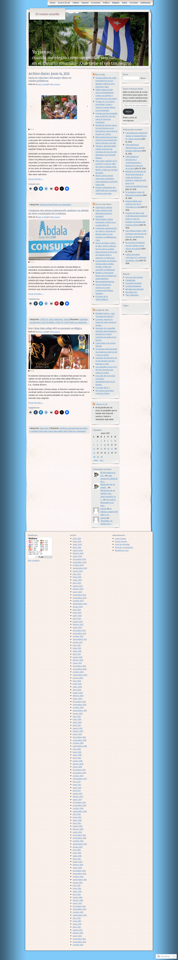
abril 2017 (77, 790)
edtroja (103, 508)
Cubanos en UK (101, 404)
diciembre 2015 (79, 835)
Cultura (75, 2)
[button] (87, 106)
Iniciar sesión (121, 541)
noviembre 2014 (79, 873)
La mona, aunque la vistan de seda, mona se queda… (106, 322)
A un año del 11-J (103, 387)
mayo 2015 (77, 856)
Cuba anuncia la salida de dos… (109, 478)
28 (94, 456)
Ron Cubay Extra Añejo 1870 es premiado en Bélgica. (55, 328)
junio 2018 (77, 752)
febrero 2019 (78, 731)
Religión (115, 2)
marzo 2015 (77, 861)
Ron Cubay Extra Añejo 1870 (55, 431)
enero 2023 (77, 592)
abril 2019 (77, 725)
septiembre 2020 (80, 675)
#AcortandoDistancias (105, 281)
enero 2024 (77, 556)
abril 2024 (77, 547)
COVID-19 (44, 319)
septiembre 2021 (80, 639)
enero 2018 (77, 766)
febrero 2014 (78, 900)
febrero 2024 (78, 553)
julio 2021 (77, 645)
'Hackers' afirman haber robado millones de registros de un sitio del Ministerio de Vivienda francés (106, 152)
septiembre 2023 (80, 568)
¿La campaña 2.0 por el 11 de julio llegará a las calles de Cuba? (106, 370)
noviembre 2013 (79, 909)
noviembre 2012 (79, 942)
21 (94, 452)
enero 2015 (77, 867)
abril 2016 (77, 823)
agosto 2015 (78, 847)
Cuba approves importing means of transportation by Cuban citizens (136, 136)
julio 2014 (77, 885)
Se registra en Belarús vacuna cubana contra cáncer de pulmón (135, 245)
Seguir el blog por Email (133, 88)
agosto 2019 (78, 713)
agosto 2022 (78, 606)
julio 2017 (77, 781)
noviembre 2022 (80, 598)
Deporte (85, 2)
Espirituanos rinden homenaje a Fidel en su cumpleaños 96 (106, 222)
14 (94, 448)
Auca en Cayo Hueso (134, 277)
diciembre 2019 (79, 701)
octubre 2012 (78, 944)
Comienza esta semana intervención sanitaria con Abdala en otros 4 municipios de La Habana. (58, 212)
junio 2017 (77, 784)
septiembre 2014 (80, 879)
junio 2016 (77, 817)
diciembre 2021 (79, 630)
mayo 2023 (77, 580)
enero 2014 (77, 903)
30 (102, 456)
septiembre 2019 (80, 710)
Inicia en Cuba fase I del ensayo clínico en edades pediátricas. (49, 79)
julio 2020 (77, 681)
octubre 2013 (78, 912)
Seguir (128, 111)
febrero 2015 (78, 864)
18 (108, 448)
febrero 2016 (78, 829)
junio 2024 (77, 541)
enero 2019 (77, 734)
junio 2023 (77, 577)
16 (101, 448)
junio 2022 (77, 612)
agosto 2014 (77, 882)
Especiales (44, 428)
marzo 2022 (78, 621)
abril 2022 (77, 618)
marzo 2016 (77, 826)
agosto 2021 (77, 642)
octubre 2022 (78, 600)
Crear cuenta (120, 538)
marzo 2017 (77, 793)
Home (52, 2)
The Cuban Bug (132, 295)
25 (108, 452)
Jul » (102, 460)
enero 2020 (77, 698)
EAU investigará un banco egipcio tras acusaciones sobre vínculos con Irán (107, 140)
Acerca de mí (64, 2)
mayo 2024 (77, 544)
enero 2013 (77, 936)
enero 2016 (77, 832)
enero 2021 (77, 663)
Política (106, 2)
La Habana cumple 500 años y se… (109, 511)
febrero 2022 (78, 624)
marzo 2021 (77, 657)
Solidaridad (145, 2)
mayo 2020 (77, 686)
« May (95, 460)
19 (112, 448)
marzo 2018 (77, 761)
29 (98, 456)
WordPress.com (122, 550)
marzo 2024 (78, 550)
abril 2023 (77, 583)
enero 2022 (77, 627)
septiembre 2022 (80, 603)
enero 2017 (77, 799)
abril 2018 (77, 758)
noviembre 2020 (80, 669)
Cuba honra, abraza (104, 207)
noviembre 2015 (79, 838)
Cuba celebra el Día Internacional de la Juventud (104, 213)
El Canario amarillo (47, 14)
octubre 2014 (78, 876)
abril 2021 (77, 654)
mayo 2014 (77, 891)
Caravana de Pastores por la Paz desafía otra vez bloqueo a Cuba (106, 361)
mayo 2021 (77, 651)
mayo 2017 (77, 787)
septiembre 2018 (80, 746)
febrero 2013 (78, 933)
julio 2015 (77, 850)
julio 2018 (77, 749)
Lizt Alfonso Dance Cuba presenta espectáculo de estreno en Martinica (135, 233)
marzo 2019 (77, 728)
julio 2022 (77, 609)
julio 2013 (77, 918)
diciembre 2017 (79, 769)
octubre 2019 (78, 707)
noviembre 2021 (79, 633)
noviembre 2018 (79, 740)
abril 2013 (77, 927)
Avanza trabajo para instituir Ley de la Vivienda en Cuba (133, 204)
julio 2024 (77, 538)
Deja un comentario (62, 204)
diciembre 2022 (79, 595)
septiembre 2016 (80, 811)
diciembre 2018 (79, 737)
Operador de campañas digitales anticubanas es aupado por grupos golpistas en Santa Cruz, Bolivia (106, 334)
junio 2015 (77, 853)
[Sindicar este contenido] (94, 74)
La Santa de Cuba (102, 310)
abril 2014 (77, 894)
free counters (34, 560)
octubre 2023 (78, 565)
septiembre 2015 (80, 844)
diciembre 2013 (79, 906)
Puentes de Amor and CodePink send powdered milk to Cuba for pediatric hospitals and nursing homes (136, 219)
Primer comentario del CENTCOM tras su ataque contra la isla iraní (106, 190)
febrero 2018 (78, 764)
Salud (124, 2)
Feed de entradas (122, 544)
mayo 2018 (77, 755)
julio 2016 (77, 814)
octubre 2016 (78, 808)
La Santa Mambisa (133, 286)
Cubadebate (130, 280)
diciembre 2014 (79, 870)
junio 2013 (77, 921)
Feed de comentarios (124, 547)
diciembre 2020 (79, 666)
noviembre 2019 (79, 704)
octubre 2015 (78, 841)
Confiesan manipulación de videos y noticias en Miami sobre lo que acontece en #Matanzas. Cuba (106, 234)
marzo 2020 (78, 692)
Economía (95, 2)
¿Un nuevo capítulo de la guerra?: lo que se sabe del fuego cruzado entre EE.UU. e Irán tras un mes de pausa (107, 167)
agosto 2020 (78, 678)
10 (105, 444)
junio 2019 (77, 719)
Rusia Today (100, 74)
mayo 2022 (77, 615)
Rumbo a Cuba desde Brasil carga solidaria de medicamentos (106, 275)
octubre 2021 (78, 636)
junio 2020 (77, 683)
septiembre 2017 (80, 778)
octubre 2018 (78, 743)
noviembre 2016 (79, 805)
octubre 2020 (78, 672)
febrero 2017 (78, 796)
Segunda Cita (131, 292)
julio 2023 (77, 574)
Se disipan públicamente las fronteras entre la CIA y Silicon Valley (106, 352)
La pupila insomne (133, 283)
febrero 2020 (78, 695)
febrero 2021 (78, 660)
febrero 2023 (78, 589)
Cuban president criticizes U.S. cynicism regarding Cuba (135, 257)
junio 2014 (77, 888)
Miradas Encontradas (134, 289)
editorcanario (55, 84)
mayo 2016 (77, 820)
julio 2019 (77, 716)
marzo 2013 (77, 930)
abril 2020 (77, 689)
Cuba (51, 319)
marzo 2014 (77, 897)
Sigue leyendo (35, 179)
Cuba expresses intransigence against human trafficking (135, 147)
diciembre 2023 (79, 559)
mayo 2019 (77, 722)
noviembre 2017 (79, 772)
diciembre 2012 (79, 939)
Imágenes (58, 319)
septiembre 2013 (80, 915)
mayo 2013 (77, 924)
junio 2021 (77, 648)
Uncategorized (46, 204)
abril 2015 (77, 859)
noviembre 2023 (80, 562)
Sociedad (134, 2)
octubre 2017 (78, 775)
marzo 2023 (78, 586)
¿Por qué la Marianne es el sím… (107, 502)
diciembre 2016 (79, 802)
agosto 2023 (78, 571)
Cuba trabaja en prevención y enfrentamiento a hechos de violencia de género (134, 162)
